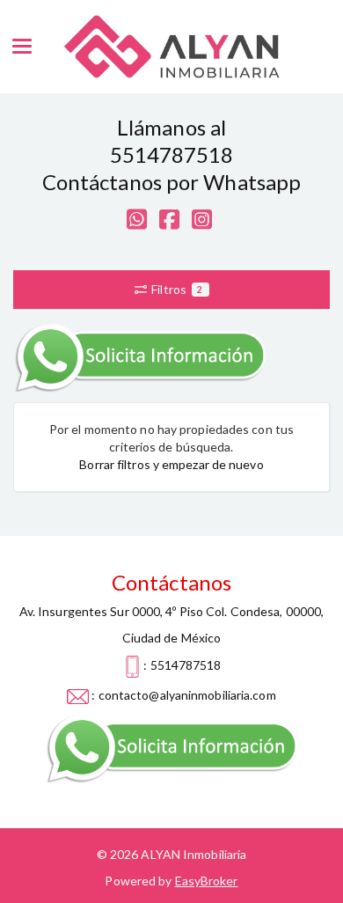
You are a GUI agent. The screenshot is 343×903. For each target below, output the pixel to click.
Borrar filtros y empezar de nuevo (171, 464)
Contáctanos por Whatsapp (171, 182)
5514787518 (172, 154)
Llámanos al (171, 127)
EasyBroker (206, 880)
